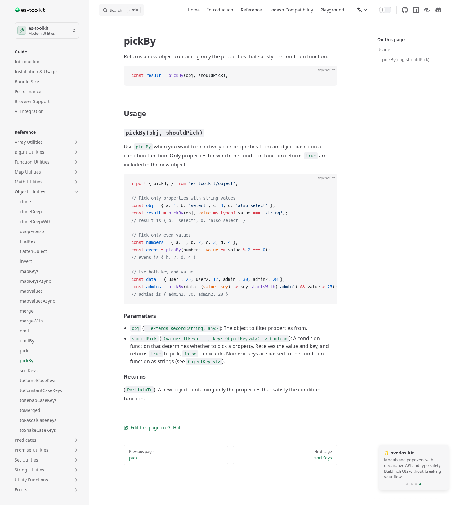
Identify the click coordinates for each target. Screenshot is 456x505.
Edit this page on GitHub (156, 428)
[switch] (385, 10)
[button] (47, 52)
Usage (383, 49)
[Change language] (362, 10)
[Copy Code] (327, 76)
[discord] (438, 10)
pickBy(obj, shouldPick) (405, 59)
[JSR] (427, 10)
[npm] (416, 10)
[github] (404, 10)
